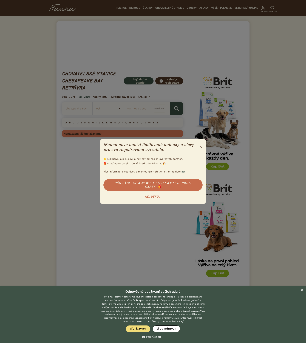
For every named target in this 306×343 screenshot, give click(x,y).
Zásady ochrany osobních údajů (168, 321)
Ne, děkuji (153, 196)
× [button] (302, 290)
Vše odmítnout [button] (166, 328)
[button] (153, 337)
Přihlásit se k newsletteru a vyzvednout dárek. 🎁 (153, 185)
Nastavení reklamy (162, 317)
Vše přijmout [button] (138, 328)
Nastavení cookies (141, 321)
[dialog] (153, 314)
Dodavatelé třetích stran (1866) (155, 307)
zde (184, 171)
